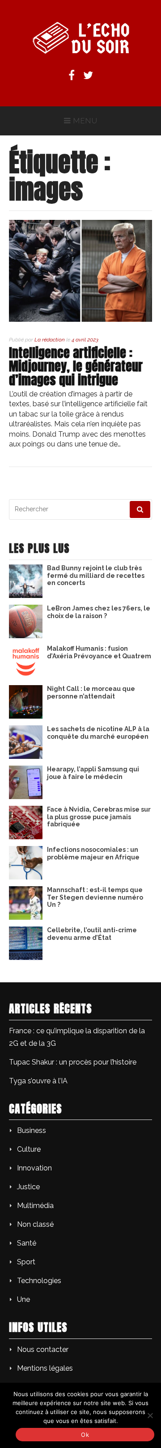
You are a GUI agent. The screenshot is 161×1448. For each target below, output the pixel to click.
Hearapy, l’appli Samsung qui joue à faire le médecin (93, 773)
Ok (85, 1434)
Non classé (35, 1224)
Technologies (39, 1280)
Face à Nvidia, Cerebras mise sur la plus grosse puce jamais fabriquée (99, 817)
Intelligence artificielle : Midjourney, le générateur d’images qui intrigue (76, 366)
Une (23, 1299)
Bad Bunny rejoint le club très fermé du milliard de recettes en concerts (95, 575)
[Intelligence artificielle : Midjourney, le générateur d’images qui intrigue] (80, 319)
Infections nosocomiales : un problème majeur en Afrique (93, 853)
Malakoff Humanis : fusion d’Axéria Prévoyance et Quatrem (99, 652)
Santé (26, 1243)
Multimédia (35, 1205)
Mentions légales (45, 1368)
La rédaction (49, 340)
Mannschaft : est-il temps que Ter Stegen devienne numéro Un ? (95, 897)
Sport (26, 1262)
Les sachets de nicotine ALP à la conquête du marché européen (98, 732)
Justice (28, 1187)
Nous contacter (42, 1349)
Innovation (34, 1168)
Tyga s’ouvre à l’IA (38, 1081)
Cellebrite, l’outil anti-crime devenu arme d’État (92, 933)
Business (31, 1130)
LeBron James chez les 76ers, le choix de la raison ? (98, 612)
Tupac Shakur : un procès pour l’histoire (72, 1062)
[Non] (149, 1415)
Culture (29, 1149)
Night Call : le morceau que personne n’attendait (91, 692)
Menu (85, 120)
